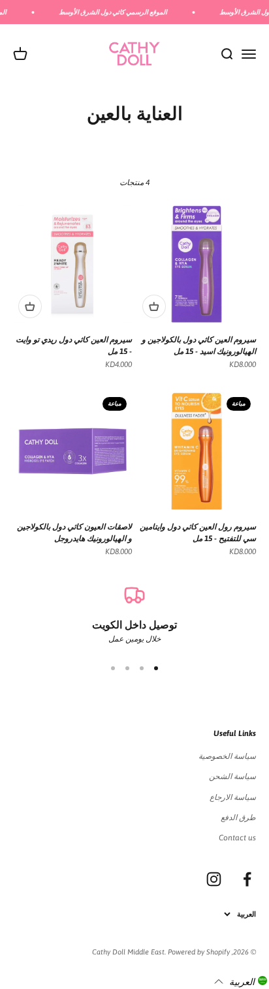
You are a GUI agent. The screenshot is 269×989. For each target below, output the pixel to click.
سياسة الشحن (232, 776)
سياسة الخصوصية (227, 756)
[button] (240, 981)
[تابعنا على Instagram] (214, 879)
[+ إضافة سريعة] (154, 306)
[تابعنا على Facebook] (247, 879)
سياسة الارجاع (233, 797)
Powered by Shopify (199, 952)
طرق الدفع (238, 817)
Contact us (237, 837)
